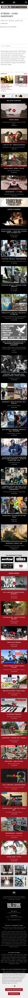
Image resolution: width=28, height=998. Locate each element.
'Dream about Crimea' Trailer (14, 168)
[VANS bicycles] (21, 566)
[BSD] (21, 870)
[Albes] (21, 559)
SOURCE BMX (19, 960)
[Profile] (21, 882)
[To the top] (14, 892)
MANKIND (8, 959)
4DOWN (17, 963)
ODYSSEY (19, 959)
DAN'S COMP (17, 955)
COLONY (3, 955)
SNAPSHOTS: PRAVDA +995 (14, 543)
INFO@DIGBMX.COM (15, 919)
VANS (25, 962)
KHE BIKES (13, 957)
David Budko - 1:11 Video (14, 191)
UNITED (21, 962)
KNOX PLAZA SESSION (14, 642)
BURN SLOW (19, 954)
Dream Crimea (14, 119)
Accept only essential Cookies (14, 989)
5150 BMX (22, 971)
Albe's (4, 971)
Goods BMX (6, 972)
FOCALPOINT (24, 955)
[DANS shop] (7, 559)
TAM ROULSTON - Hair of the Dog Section (14, 618)
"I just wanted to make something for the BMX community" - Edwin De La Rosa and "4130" (14, 459)
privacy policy (14, 983)
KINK (18, 957)
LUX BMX (3, 959)
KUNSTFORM (23, 957)
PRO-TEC (7, 960)
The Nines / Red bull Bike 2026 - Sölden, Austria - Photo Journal (14, 375)
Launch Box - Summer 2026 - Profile (14, 738)
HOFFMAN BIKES (6, 957)
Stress (16, 53)
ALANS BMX (4, 954)
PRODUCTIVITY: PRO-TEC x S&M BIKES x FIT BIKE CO (14, 313)
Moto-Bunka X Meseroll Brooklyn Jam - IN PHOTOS (14, 430)
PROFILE (24, 959)
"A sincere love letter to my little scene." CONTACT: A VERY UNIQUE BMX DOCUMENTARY (14, 488)
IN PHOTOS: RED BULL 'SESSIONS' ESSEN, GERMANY (14, 285)
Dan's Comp (16, 971)
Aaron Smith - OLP (21, 85)
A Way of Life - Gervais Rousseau (14, 144)
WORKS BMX (12, 963)
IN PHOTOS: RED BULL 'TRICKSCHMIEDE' (14, 259)
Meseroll (12, 972)
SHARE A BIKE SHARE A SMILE (11, 962)
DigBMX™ (22, 896)
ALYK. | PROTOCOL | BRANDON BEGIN (14, 785)
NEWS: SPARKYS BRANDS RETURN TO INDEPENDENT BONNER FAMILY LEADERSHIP (14, 343)
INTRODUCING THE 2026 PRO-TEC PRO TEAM (14, 516)
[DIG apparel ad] (14, 96)
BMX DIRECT (10, 954)
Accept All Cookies (14, 993)
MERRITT (13, 959)
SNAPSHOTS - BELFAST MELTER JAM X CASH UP (14, 402)
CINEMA (25, 954)
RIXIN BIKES (12, 960)
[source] (14, 7)
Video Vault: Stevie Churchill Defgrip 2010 (7, 86)
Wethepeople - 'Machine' (14, 833)
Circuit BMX (9, 971)
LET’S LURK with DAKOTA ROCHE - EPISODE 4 (14, 593)
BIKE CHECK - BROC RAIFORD (14, 761)
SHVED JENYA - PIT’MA (14, 857)
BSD (15, 954)
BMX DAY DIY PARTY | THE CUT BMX (14, 691)
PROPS (2, 960)
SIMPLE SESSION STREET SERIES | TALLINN (14, 666)
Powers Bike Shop (20, 972)
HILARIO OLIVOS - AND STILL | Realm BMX (14, 809)
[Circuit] (7, 566)
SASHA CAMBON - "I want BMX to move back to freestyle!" (14, 232)
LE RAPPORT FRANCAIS (14, 714)
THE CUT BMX (9, 955)
